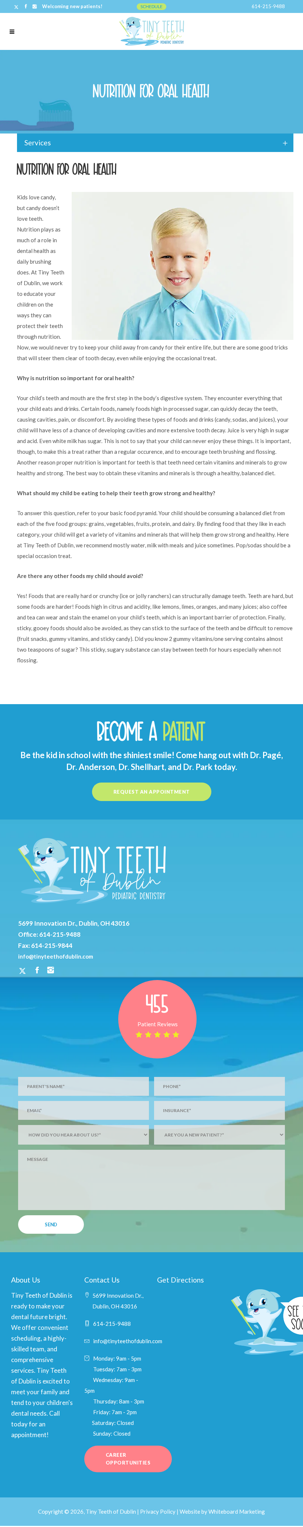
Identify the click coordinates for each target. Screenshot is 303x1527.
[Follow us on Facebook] (26, 6)
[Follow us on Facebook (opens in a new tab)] (37, 971)
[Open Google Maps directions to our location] (188, 1332)
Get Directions (180, 1280)
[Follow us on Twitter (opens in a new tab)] (22, 971)
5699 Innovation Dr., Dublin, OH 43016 (73, 923)
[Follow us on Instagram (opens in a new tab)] (50, 971)
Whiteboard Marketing (236, 1511)
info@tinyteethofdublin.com (55, 956)
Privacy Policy (158, 1511)
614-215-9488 (268, 6)
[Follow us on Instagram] (35, 6)
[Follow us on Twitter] (16, 6)
